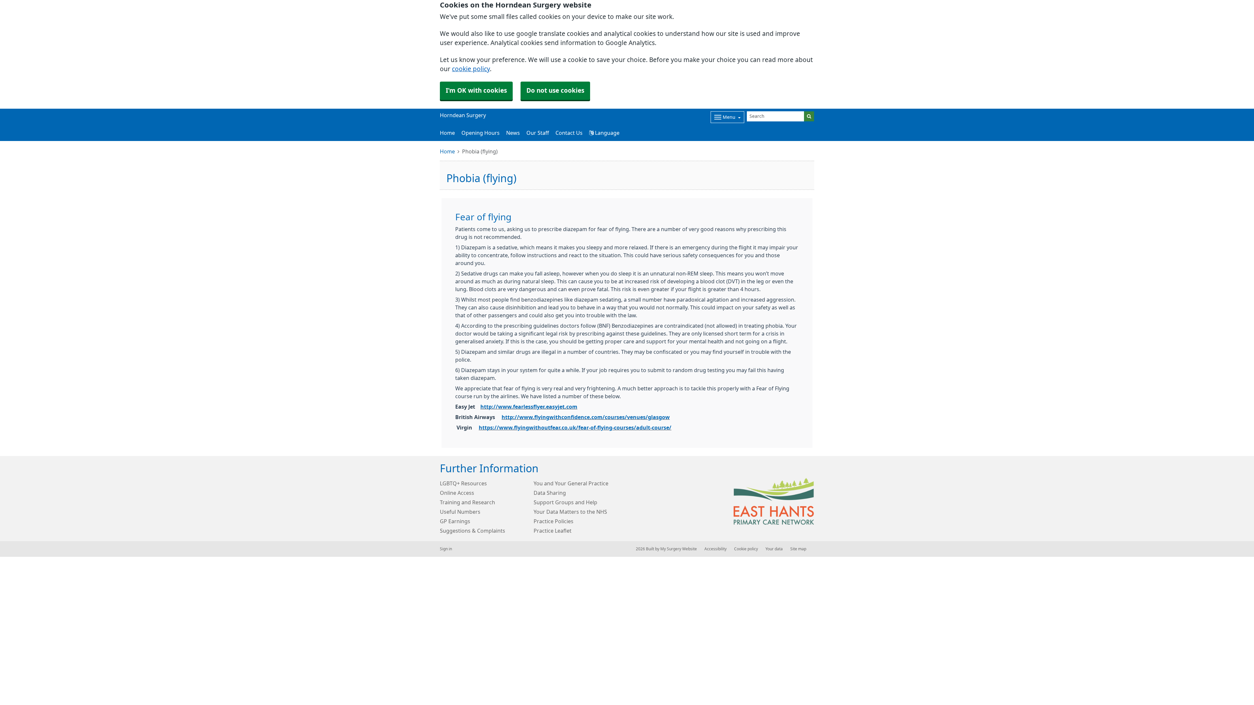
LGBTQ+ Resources (463, 483)
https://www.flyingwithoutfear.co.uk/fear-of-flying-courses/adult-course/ (575, 427)
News (513, 132)
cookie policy (471, 69)
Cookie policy (746, 549)
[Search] (809, 116)
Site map (798, 549)
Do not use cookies (555, 90)
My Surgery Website (678, 549)
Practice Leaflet (552, 530)
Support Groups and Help (565, 502)
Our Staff (537, 132)
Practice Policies (553, 521)
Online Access (457, 492)
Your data (774, 549)
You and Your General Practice (571, 483)
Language (606, 132)
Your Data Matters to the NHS (570, 511)
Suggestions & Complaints (472, 530)
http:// (489, 406)
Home (447, 151)
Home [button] (447, 132)
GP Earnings (455, 521)
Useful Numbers (460, 511)
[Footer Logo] (773, 501)
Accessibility (715, 549)
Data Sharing (550, 492)
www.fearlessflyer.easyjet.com (537, 406)
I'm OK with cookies (476, 90)
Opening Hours (480, 132)
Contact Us (569, 132)
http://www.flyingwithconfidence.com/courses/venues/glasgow (586, 417)
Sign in (446, 549)
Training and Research (467, 502)
